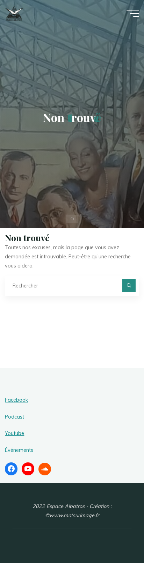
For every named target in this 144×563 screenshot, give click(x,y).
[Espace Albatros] (14, 13)
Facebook (16, 400)
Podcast (14, 417)
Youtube (14, 433)
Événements (19, 450)
